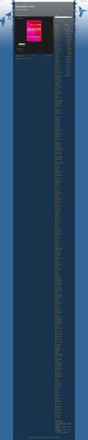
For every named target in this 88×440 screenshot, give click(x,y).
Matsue (56, 225)
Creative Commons (57, 83)
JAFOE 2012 (57, 172)
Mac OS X (57, 217)
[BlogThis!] (20, 44)
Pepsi (56, 273)
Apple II (56, 39)
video (56, 394)
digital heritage (58, 101)
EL (55, 115)
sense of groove (58, 312)
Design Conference (57, 97)
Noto (56, 256)
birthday (56, 53)
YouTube (57, 409)
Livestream (57, 211)
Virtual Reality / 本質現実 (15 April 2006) (63, 427)
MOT (56, 240)
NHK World (57, 252)
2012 (67, 74)
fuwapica (57, 128)
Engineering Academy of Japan (57, 119)
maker (56, 218)
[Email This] (19, 44)
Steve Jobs (57, 321)
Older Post (49, 56)
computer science (58, 72)
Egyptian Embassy (58, 113)
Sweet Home (57, 330)
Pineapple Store (58, 285)
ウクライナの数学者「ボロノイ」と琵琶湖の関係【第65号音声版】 (63, 423)
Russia (56, 306)
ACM (56, 29)
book (56, 57)
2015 (67, 26)
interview (57, 166)
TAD (56, 332)
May (68, 64)
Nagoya (56, 246)
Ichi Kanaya (57, 156)
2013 (67, 29)
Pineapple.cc (57, 287)
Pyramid (56, 297)
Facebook (57, 124)
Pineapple (57, 278)
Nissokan (57, 253)
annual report (57, 36)
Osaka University (22, 45)
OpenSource (57, 264)
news (56, 250)
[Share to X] (21, 44)
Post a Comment (21, 50)
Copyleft (56, 78)
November (69, 33)
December (69, 31)
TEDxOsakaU (57, 363)
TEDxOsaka (57, 362)
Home (34, 56)
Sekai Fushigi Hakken (57, 310)
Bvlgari (56, 60)
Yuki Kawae (57, 415)
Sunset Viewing (58, 328)
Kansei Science (58, 185)
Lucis (56, 214)
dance (56, 90)
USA (56, 391)
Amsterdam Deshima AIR (57, 35)
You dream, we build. (69, 48)
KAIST (56, 179)
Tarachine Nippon (58, 341)
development (57, 100)
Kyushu (56, 204)
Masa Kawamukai (58, 220)
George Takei (57, 130)
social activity (57, 319)
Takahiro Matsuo (58, 336)
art (55, 42)
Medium (56, 232)
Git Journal (57, 133)
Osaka (56, 267)
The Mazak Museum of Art (58, 373)
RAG (56, 298)
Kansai (56, 184)
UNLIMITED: (34, 41)
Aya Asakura (57, 49)
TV (55, 389)
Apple (56, 38)
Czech (56, 88)
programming (57, 295)
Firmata (56, 125)
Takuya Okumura (58, 339)
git (55, 131)
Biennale (56, 51)
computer (57, 71)
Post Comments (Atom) (26, 58)
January (68, 72)
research (57, 302)
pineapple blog (58, 280)
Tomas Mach (57, 383)
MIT (56, 238)
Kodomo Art (57, 192)
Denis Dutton (57, 93)
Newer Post (19, 56)
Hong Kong (57, 152)
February (69, 69)
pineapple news (25, 6)
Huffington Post (58, 153)
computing (57, 75)
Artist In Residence (57, 45)
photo (56, 274)
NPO (56, 262)
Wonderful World (58, 401)
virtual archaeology (57, 398)
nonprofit (57, 255)
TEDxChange (57, 354)
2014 (67, 28)
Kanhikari (57, 182)
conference (57, 76)
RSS (56, 305)
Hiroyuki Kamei (58, 148)
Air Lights (57, 32)
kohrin (56, 196)
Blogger (56, 56)
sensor (56, 314)
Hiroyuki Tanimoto (58, 149)
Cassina (56, 67)
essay (56, 122)
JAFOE (56, 170)
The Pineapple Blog (59, 20)
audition (56, 46)
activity (56, 30)
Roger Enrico (57, 303)
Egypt (56, 111)
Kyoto (56, 199)
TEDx (56, 352)
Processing (57, 294)
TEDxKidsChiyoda (58, 355)
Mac (56, 215)
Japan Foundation (58, 175)
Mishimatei (57, 237)
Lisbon (56, 209)
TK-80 (56, 379)
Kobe (56, 190)
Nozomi (56, 261)
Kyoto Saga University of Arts (58, 202)
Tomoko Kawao (58, 385)
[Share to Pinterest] (24, 44)
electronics (57, 117)
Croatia (56, 85)
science (56, 308)
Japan (56, 173)
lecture (56, 206)
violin (56, 395)
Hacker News (57, 143)
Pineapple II (57, 283)
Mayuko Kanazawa (57, 227)
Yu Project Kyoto (58, 410)
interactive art (57, 162)
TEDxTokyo (57, 366)
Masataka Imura (58, 222)
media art (57, 231)
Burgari (56, 59)
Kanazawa (57, 181)
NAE (56, 244)
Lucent (56, 212)
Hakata (56, 145)
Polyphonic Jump (58, 291)
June (68, 62)
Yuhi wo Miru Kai (58, 413)
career (56, 66)
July (68, 60)
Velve (56, 392)
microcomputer (58, 234)
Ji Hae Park (57, 178)
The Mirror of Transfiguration (58, 376)
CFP (56, 69)
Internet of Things (58, 163)
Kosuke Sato (57, 198)
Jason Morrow (48, 437)
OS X (56, 266)
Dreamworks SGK (58, 106)
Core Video (57, 81)
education (57, 110)
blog (56, 54)
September (69, 56)
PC (55, 271)
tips (55, 377)
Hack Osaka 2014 (58, 139)
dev (55, 98)
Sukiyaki (56, 326)
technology (57, 344)
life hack (56, 207)
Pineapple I (57, 281)
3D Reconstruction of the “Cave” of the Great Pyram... (69, 41)
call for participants (57, 64)
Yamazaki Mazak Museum (58, 407)
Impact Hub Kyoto (58, 159)
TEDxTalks (57, 365)
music (56, 243)
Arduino (56, 41)
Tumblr (56, 388)
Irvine (56, 169)
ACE (56, 27)
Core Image (57, 79)
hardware (57, 146)
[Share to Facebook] (23, 44)
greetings (57, 136)
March (68, 67)
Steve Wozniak (58, 322)
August (68, 59)
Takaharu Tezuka (58, 333)
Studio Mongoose (58, 324)
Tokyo (56, 380)
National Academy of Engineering (58, 249)
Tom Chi (56, 382)
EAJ (56, 108)
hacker (56, 142)
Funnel (56, 127)
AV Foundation (58, 48)
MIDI (56, 235)
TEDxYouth (57, 368)
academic (57, 26)
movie (56, 241)
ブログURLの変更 (58, 432)
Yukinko (56, 417)
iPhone (56, 167)
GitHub (56, 134)
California (57, 62)
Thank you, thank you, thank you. (69, 53)
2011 (67, 75)
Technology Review (57, 346)
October (68, 36)
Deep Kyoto (57, 91)
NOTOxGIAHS (58, 258)
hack (56, 137)
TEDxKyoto (57, 358)
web (56, 399)
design (56, 94)
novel (56, 259)
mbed (56, 229)
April (68, 65)
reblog (56, 300)
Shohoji (56, 316)
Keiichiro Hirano (58, 188)
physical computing (57, 277)
